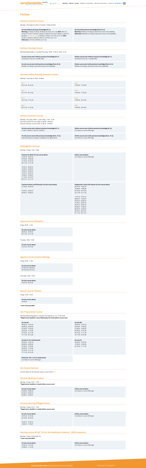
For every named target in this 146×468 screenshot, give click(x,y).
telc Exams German (29, 368)
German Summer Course (31, 115)
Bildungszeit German (30, 146)
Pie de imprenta (110, 465)
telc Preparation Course (31, 311)
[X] (117, 3)
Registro (65, 3)
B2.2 (76, 105)
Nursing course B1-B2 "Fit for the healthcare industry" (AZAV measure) (53, 432)
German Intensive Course (32, 21)
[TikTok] (122, 3)
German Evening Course (31, 48)
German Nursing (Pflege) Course (35, 403)
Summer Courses (32, 36)
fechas (77, 3)
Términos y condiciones (86, 3)
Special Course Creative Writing (34, 257)
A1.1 (23, 83)
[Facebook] (116, 3)
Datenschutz (100, 465)
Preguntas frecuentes (100, 3)
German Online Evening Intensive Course (39, 74)
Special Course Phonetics (31, 221)
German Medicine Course (32, 378)
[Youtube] (120, 3)
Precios (71, 3)
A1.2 (76, 83)
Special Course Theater (30, 291)
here (54, 372)
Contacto (111, 3)
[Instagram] (114, 3)
